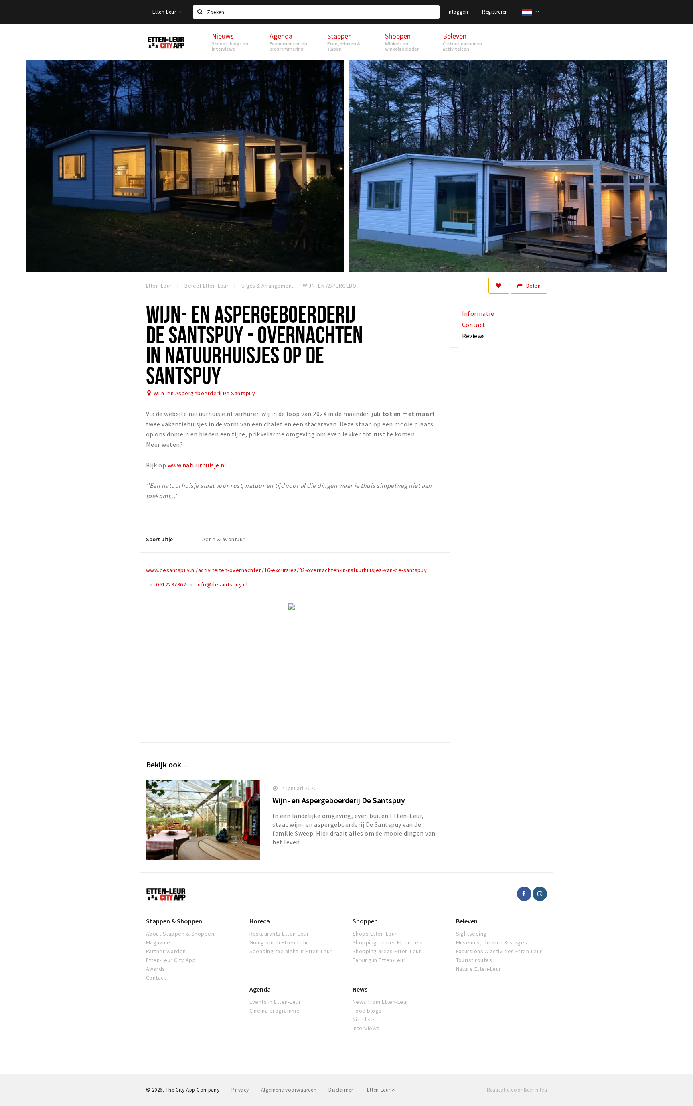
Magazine (158, 942)
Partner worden (166, 951)
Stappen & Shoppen (174, 921)
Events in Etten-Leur (275, 1001)
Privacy (240, 1089)
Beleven (467, 921)
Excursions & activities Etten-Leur (499, 951)
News (360, 989)
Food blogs (367, 1010)
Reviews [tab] (473, 336)
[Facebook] (524, 894)
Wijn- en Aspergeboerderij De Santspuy (204, 393)
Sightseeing (471, 933)
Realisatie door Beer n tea (517, 1089)
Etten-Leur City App (171, 960)
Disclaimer (340, 1089)
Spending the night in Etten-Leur (290, 951)
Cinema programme (274, 1010)
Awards (155, 968)
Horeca (259, 921)
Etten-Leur (164, 11)
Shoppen (365, 921)
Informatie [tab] (478, 313)
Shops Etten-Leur (375, 933)
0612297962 (171, 584)
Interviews (366, 1028)
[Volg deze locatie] (498, 286)
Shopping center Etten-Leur (388, 942)
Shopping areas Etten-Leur (387, 951)
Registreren (495, 11)
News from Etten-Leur (381, 1001)
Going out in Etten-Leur (278, 942)
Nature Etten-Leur (478, 968)
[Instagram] (540, 894)
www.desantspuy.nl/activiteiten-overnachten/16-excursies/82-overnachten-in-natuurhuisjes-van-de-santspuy (286, 570)
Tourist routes (474, 960)
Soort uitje (159, 539)
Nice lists (364, 1019)
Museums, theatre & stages (491, 942)
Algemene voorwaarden (289, 1089)
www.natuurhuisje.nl (197, 465)
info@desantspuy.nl (222, 584)
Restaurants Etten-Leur (279, 933)
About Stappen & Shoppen (180, 933)
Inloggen (458, 11)
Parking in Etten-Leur (379, 960)
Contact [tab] (474, 325)
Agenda (260, 989)
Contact (156, 977)
